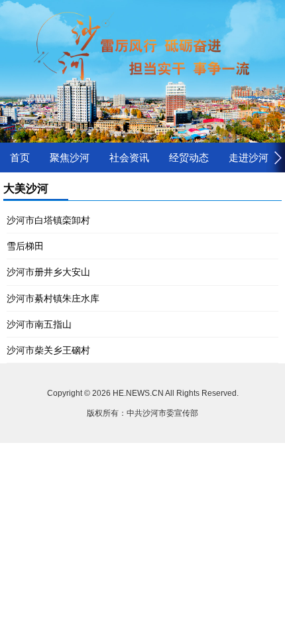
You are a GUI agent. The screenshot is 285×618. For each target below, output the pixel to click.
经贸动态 (189, 157)
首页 (20, 157)
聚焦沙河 (69, 157)
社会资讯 (129, 157)
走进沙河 (248, 157)
